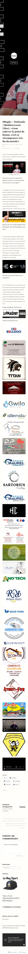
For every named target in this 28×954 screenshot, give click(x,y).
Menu (15, 63)
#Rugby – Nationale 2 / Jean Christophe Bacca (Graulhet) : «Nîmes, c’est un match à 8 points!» (13, 820)
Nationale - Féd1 (8, 144)
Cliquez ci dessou (7, 896)
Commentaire (19, 855)
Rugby (17, 144)
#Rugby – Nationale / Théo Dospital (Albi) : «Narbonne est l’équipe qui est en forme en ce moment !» (14, 825)
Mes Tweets (5, 919)
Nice (14, 144)
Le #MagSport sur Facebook (11, 907)
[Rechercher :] (11, 867)
